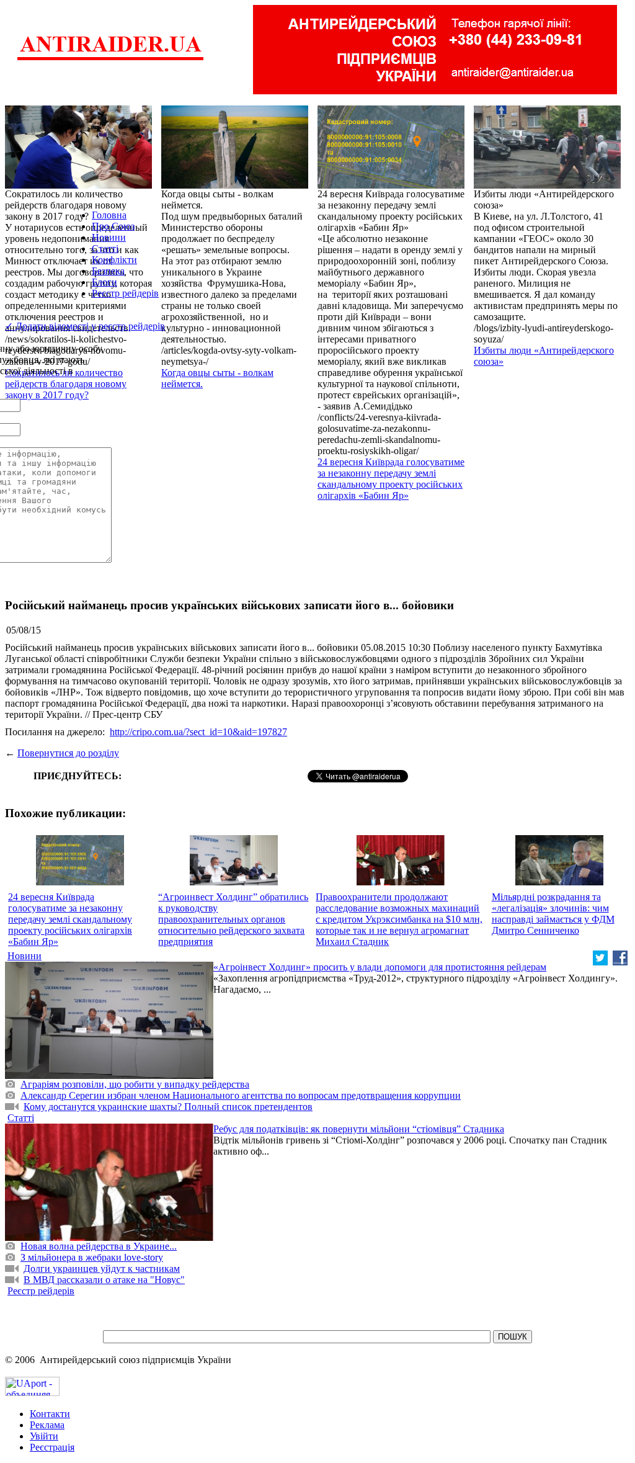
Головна (109, 215)
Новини (109, 237)
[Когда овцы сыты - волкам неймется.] (234, 185)
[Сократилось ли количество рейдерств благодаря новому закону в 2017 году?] (78, 185)
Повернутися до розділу (68, 753)
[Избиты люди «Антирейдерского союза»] (547, 185)
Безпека (108, 271)
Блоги (104, 282)
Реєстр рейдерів (125, 293)
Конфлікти (114, 259)
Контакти (50, 1413)
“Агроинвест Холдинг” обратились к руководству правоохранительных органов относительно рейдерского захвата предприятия (233, 919)
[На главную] (110, 58)
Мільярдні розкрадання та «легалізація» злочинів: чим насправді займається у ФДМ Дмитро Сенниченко (553, 914)
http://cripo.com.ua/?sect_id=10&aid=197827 (198, 732)
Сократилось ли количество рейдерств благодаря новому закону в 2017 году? (66, 383)
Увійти (44, 1436)
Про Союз (113, 226)
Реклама (47, 1425)
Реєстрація (52, 1447)
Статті (105, 248)
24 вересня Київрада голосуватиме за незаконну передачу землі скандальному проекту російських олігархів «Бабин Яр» (391, 479)
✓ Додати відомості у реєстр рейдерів (85, 326)
